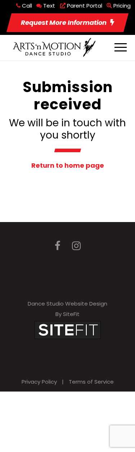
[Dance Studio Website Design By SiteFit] (68, 329)
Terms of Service (91, 381)
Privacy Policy (39, 381)
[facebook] (57, 246)
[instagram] (76, 246)
